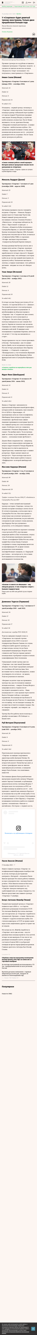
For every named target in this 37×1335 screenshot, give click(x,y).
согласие (7, 1328)
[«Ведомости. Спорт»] (3, 2)
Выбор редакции (7, 6)
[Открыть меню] (34, 3)
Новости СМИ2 (7, 994)
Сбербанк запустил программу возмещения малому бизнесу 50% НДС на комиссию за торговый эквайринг (17, 959)
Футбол (19, 14)
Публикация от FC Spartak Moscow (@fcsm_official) (18, 854)
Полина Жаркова (7, 32)
